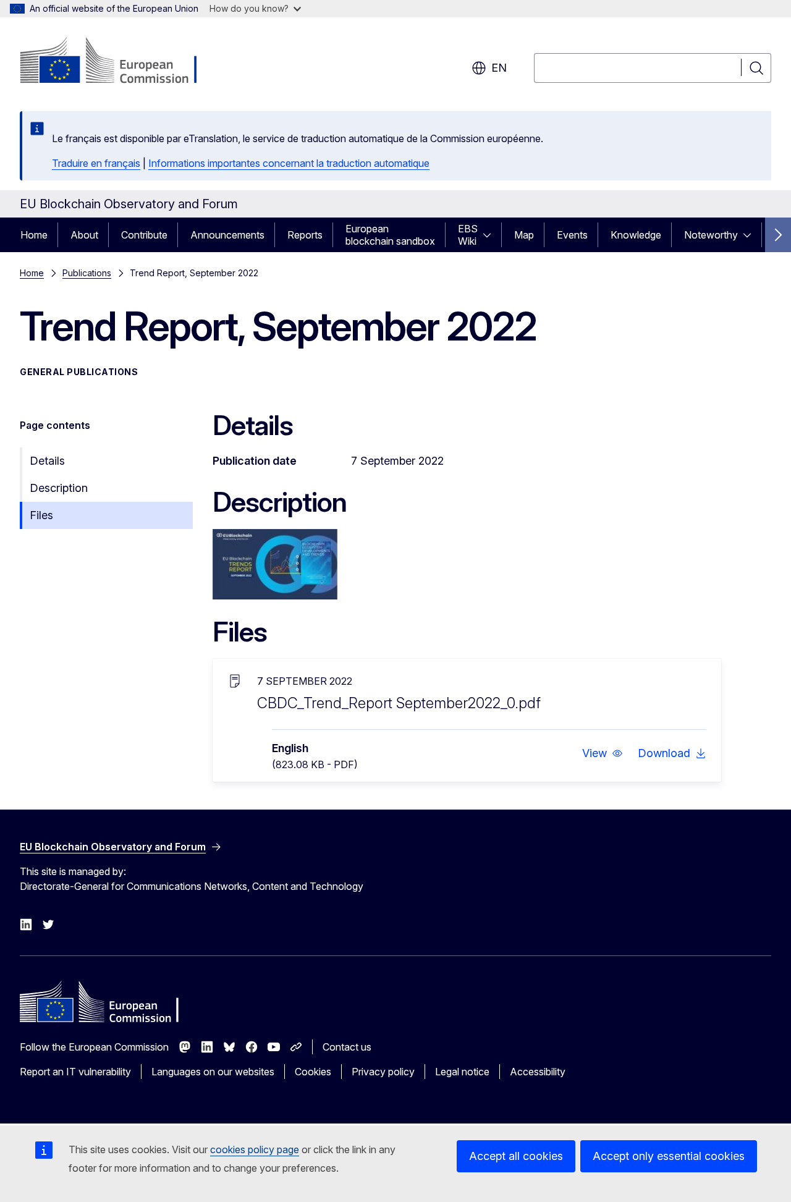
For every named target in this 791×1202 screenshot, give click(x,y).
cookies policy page (254, 1149)
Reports (305, 235)
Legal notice (462, 1071)
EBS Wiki (468, 234)
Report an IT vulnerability (75, 1071)
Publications (86, 273)
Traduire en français (96, 163)
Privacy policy (383, 1071)
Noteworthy (711, 235)
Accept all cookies (516, 1155)
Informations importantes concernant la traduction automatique (288, 163)
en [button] (499, 67)
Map (524, 235)
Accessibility (537, 1071)
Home (34, 235)
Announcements (227, 235)
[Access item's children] (490, 235)
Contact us (347, 1047)
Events (572, 235)
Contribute (144, 235)
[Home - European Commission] (119, 62)
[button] (602, 753)
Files (41, 515)
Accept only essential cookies (669, 1155)
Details (47, 460)
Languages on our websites (212, 1071)
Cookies (313, 1071)
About (84, 235)
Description (59, 487)
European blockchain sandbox (390, 234)
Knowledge (636, 235)
